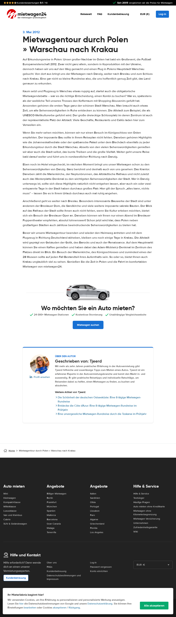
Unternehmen (140, 523)
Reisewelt (86, 14)
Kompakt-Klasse (11, 502)
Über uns (52, 562)
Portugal (94, 506)
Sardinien (95, 497)
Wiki (135, 531)
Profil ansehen (42, 377)
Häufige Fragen (141, 502)
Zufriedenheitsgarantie (145, 527)
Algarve (94, 519)
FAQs (49, 566)
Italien (93, 493)
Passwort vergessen (101, 566)
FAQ (99, 14)
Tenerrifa (51, 532)
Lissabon (95, 510)
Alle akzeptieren (154, 606)
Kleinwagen (9, 497)
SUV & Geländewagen (15, 523)
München (52, 506)
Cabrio (6, 519)
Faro (92, 515)
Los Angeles (96, 532)
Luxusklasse (9, 510)
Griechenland (97, 523)
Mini (5, 493)
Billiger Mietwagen (56, 493)
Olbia (93, 502)
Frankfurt (51, 502)
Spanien (51, 510)
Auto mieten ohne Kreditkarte (149, 506)
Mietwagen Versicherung (146, 518)
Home (12, 450)
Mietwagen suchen (88, 325)
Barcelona (52, 519)
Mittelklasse (9, 506)
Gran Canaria (54, 523)
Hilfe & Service (141, 493)
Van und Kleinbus (12, 515)
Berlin (50, 497)
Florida (93, 528)
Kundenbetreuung (118, 14)
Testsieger (138, 497)
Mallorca (51, 515)
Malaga (50, 528)
